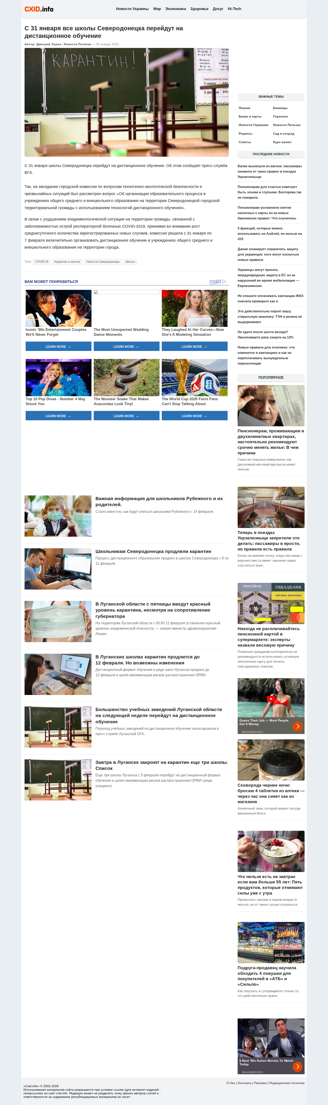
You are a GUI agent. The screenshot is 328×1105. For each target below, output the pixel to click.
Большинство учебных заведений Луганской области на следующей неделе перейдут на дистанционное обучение (158, 715)
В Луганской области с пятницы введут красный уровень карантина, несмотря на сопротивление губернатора (152, 610)
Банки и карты (250, 116)
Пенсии (244, 108)
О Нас (230, 1083)
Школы (130, 261)
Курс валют (282, 142)
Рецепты (245, 133)
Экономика (175, 9)
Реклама (260, 1083)
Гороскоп (280, 116)
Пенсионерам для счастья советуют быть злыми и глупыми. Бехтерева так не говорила (269, 192)
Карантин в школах (67, 261)
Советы (245, 142)
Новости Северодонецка (103, 261)
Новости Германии (253, 125)
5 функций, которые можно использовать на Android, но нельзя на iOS (270, 233)
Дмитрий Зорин (48, 44)
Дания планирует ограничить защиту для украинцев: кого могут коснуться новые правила (268, 254)
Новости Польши (287, 125)
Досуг (218, 9)
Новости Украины (132, 9)
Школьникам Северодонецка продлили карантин (153, 551)
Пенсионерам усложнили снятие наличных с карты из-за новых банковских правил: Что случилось (267, 213)
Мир (157, 9)
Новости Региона (77, 44)
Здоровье (199, 9)
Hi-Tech (234, 9)
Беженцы (280, 108)
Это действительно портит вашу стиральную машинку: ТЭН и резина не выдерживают (270, 316)
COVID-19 (41, 261)
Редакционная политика (287, 1083)
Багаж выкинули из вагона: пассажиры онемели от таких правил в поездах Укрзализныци (270, 171)
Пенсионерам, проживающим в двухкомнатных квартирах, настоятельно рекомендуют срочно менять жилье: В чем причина (271, 442)
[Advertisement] (127, 457)
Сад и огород (283, 133)
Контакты (244, 1083)
